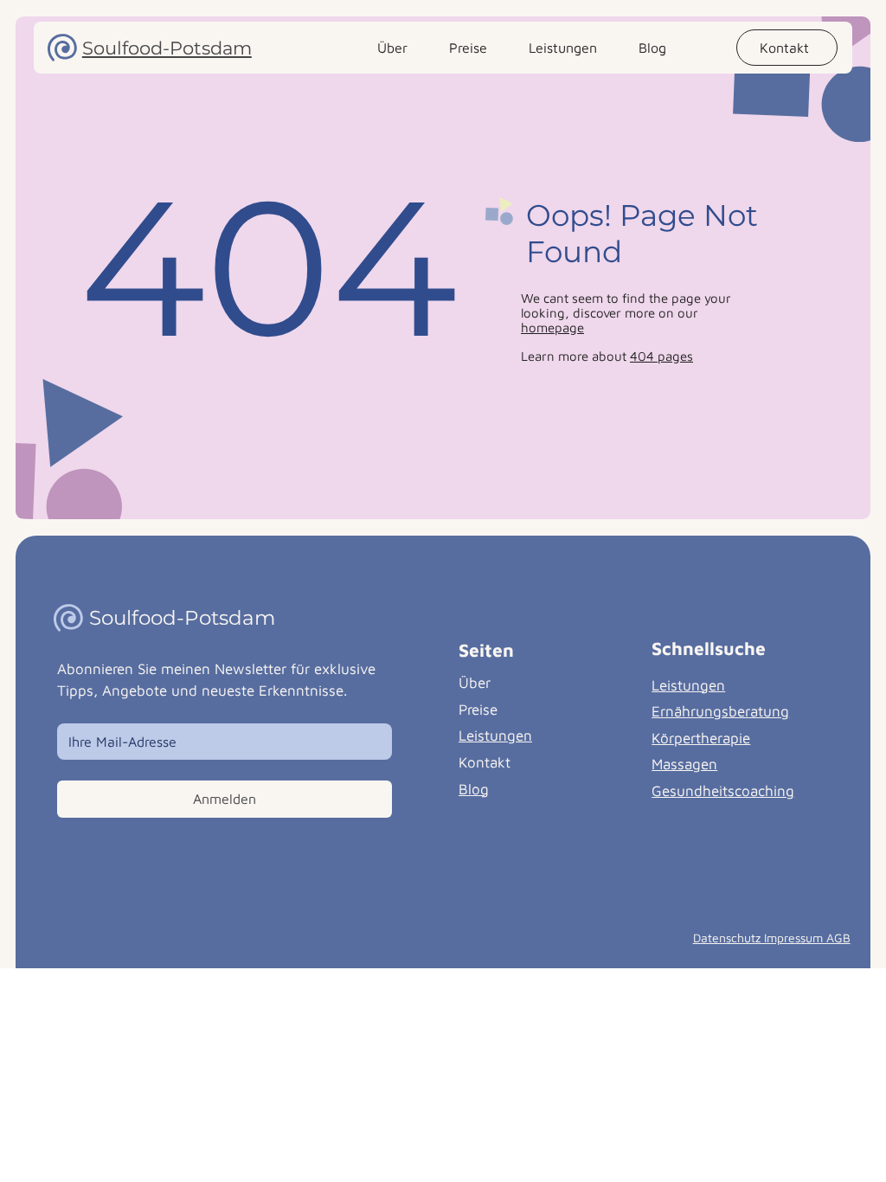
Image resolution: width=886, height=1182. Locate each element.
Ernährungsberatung (720, 711)
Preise (478, 709)
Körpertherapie (701, 738)
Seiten (486, 649)
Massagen (684, 764)
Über (475, 682)
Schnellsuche (709, 648)
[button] (787, 47)
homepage (552, 327)
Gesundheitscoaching (723, 791)
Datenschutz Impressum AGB (772, 937)
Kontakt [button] (484, 762)
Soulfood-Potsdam (167, 48)
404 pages (661, 356)
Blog (474, 789)
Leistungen (495, 735)
